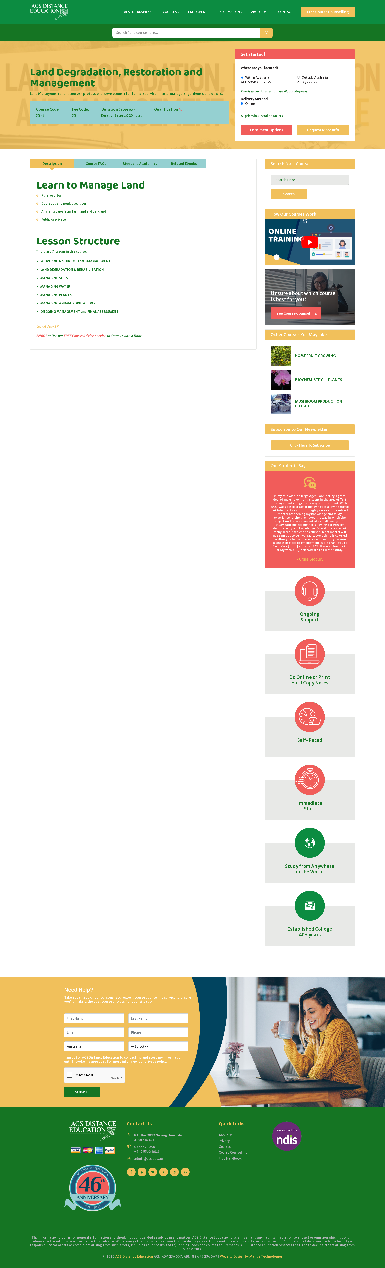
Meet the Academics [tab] (140, 164)
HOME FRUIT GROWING (315, 355)
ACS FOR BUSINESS (137, 12)
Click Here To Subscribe (310, 445)
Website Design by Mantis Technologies (251, 1256)
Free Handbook (230, 1158)
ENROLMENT (197, 12)
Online (249, 104)
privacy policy (155, 1061)
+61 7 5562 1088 (146, 1152)
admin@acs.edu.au (148, 1159)
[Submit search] (266, 33)
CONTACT (285, 12)
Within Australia (257, 79)
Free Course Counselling (328, 12)
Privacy (224, 1141)
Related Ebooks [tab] (184, 164)
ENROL (41, 336)
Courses (225, 1147)
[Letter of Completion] (180, 109)
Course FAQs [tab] (96, 164)
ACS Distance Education (134, 1256)
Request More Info (323, 130)
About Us (225, 1135)
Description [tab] (52, 164)
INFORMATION (229, 12)
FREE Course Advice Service (85, 336)
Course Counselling (233, 1152)
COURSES (170, 12)
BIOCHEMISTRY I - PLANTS (318, 379)
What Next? (47, 326)
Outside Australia (312, 79)
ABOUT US (259, 12)
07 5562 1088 (144, 1147)
